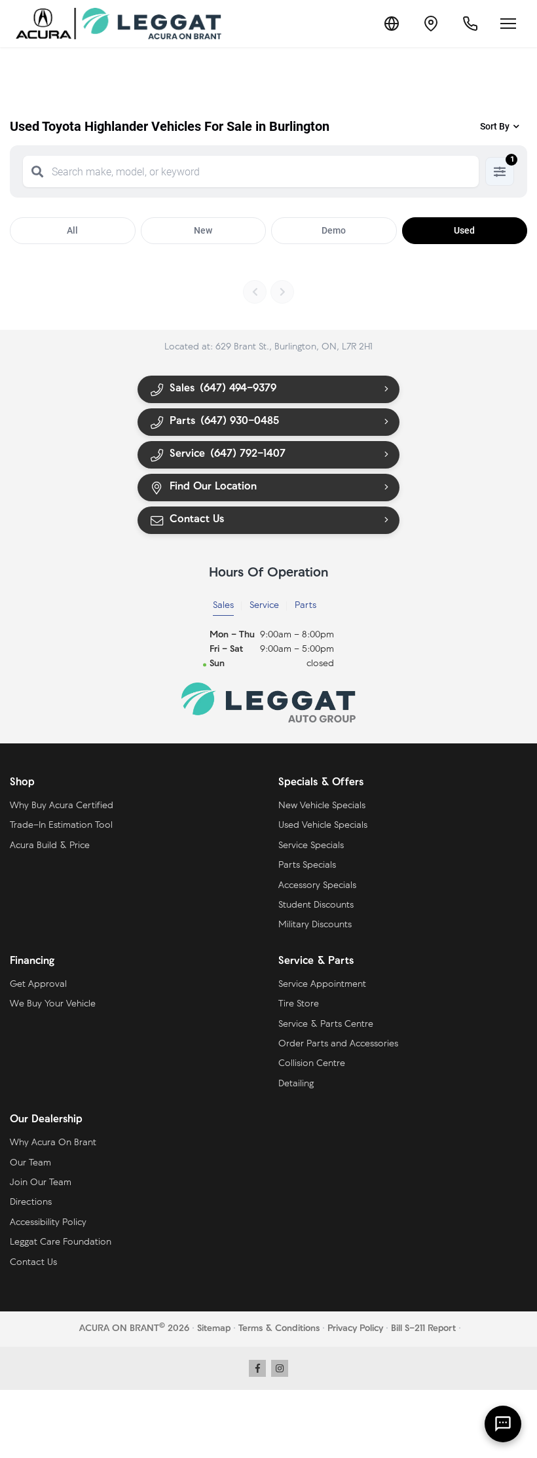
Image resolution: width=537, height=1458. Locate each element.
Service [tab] (264, 606)
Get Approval (38, 984)
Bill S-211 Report (423, 1329)
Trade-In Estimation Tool (61, 825)
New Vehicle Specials (321, 806)
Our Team (30, 1163)
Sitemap (214, 1329)
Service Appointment (322, 984)
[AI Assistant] (503, 1424)
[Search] (37, 171)
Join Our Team (40, 1183)
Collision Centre (311, 1064)
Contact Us (33, 1263)
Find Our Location (213, 487)
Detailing (296, 1084)
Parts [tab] (305, 606)
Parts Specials (307, 865)
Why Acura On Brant (53, 1143)
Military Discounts (315, 925)
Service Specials (311, 846)
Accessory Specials (317, 886)
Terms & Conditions (279, 1329)
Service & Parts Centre (325, 1024)
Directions (31, 1202)
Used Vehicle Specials (322, 825)
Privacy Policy (355, 1329)
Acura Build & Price (50, 846)
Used (464, 230)
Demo (334, 230)
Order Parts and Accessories (338, 1044)
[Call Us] (470, 23)
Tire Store (298, 1004)
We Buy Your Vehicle (53, 1004)
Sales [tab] (223, 606)
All (72, 230)
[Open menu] (508, 23)
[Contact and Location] (431, 23)
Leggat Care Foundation (60, 1242)
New (203, 230)
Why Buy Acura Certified (61, 806)
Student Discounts (316, 905)
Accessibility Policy (48, 1223)
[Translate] (391, 23)
